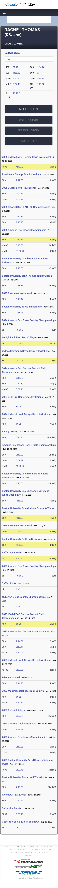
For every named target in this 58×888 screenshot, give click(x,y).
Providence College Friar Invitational (22, 174)
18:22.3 (41, 84)
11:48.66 (20, 251)
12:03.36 (20, 466)
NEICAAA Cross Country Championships (24, 596)
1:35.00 (16, 73)
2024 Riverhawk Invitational (17, 525)
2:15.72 (19, 378)
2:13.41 (19, 647)
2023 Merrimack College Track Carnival (23, 690)
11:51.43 (20, 752)
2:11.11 (41, 73)
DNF (18, 589)
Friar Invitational (11, 677)
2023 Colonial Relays (13, 710)
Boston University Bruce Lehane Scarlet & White (28, 508)
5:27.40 (16, 84)
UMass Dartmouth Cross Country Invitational (26, 351)
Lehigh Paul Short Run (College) (19, 337)
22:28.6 (16, 93)
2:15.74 (19, 285)
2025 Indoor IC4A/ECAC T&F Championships (26, 207)
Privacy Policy (12, 846)
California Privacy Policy (29, 846)
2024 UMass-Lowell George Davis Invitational (26, 414)
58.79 (18, 406)
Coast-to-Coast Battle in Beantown (20, 821)
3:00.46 (19, 769)
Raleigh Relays (10, 431)
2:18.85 (19, 268)
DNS (18, 606)
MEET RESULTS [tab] (28, 109)
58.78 (15, 67)
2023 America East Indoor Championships (24, 737)
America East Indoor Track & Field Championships (29, 445)
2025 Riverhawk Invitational (17, 293)
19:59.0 (19, 575)
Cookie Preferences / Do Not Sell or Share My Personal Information (30, 852)
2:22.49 (19, 800)
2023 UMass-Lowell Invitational (19, 723)
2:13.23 (19, 222)
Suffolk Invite (9, 583)
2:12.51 (19, 216)
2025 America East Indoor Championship (24, 230)
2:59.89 (19, 460)
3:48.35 (19, 245)
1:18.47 (19, 299)
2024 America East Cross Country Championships (29, 320)
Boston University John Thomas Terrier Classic (27, 275)
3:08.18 (19, 814)
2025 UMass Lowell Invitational (19, 187)
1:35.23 (19, 312)
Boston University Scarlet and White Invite (24, 777)
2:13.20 (19, 454)
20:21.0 (19, 827)
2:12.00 (19, 180)
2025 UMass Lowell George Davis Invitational (26, 157)
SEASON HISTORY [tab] (28, 130)
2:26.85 (19, 437)
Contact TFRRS (37, 849)
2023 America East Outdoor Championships (25, 631)
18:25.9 (19, 330)
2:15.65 (19, 483)
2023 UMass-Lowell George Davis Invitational (26, 660)
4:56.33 (19, 199)
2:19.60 (19, 383)
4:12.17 (19, 702)
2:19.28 (19, 787)
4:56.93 (19, 729)
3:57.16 (19, 389)
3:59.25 (19, 670)
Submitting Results (22, 849)
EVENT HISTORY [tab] (28, 119)
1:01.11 (19, 193)
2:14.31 (19, 641)
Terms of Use (46, 846)
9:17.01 (19, 652)
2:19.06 (19, 746)
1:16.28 (41, 67)
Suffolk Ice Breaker (12, 552)
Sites (10, 849)
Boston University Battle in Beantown (22, 306)
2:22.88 (19, 716)
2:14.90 (19, 683)
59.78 (18, 424)
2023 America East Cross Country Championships (29, 566)
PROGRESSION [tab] (28, 141)
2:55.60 (16, 78)
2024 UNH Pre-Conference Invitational (23, 397)
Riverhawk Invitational (14, 794)
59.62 (18, 697)
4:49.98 (41, 78)
